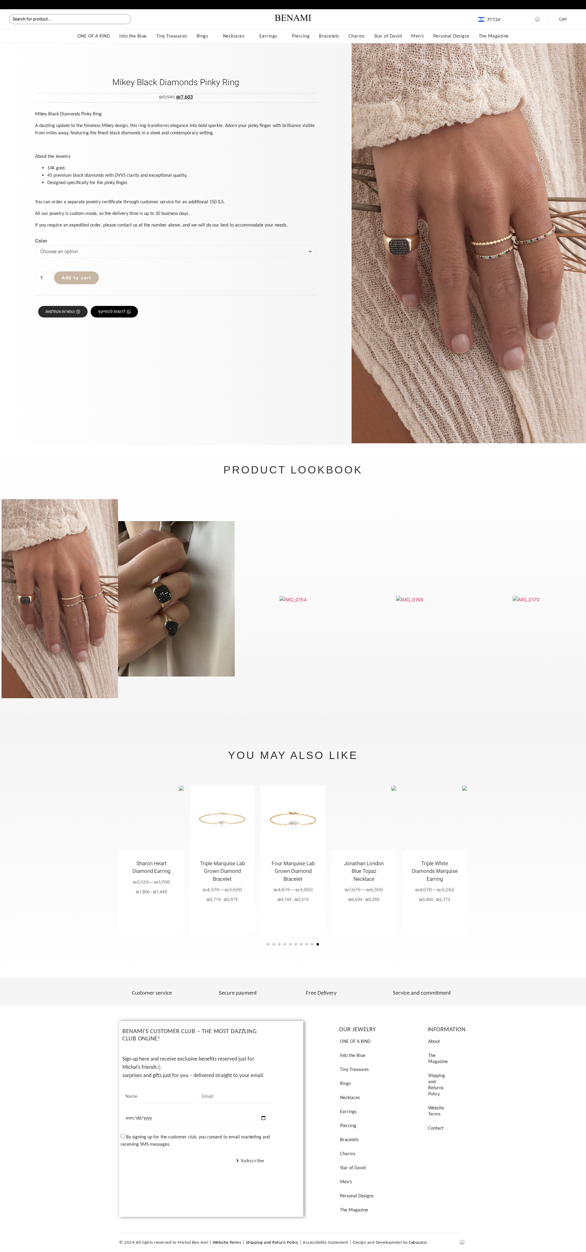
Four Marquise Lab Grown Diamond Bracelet (293, 871)
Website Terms (436, 1111)
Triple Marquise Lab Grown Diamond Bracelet (222, 871)
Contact (435, 1128)
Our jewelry (357, 1029)
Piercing (300, 36)
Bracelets (329, 36)
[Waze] (537, 19)
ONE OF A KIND (94, 36)
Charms (357, 36)
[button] (3, 4)
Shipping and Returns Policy (436, 1084)
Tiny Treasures (171, 36)
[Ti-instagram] (525, 19)
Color (41, 241)
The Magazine (494, 36)
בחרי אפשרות (435, 917)
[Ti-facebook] (513, 19)
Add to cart (76, 277)
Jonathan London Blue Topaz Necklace (364, 871)
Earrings (268, 36)
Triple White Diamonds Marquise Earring (435, 871)
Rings (202, 36)
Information (447, 1029)
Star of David (388, 36)
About (434, 1041)
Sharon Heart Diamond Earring (151, 867)
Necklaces (233, 36)
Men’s (417, 36)
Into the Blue (133, 36)
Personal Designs (451, 36)
